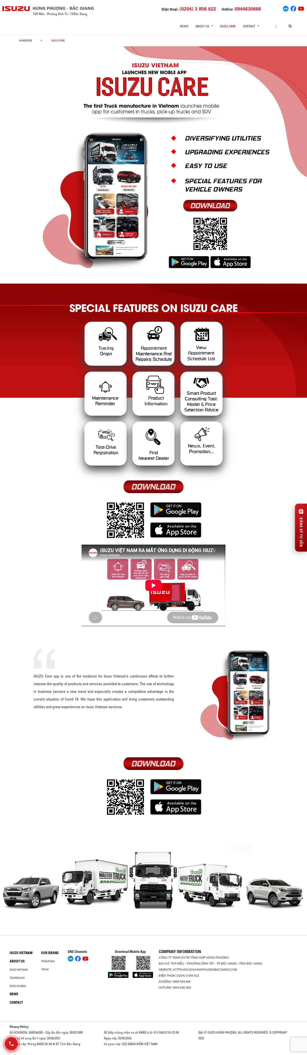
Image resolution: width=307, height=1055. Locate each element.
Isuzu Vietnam (21, 953)
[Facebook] (293, 8)
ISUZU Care (228, 26)
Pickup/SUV (48, 961)
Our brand (50, 953)
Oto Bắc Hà (153, 1053)
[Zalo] (286, 8)
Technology (17, 977)
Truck (45, 969)
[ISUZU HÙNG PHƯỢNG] (16, 8)
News (184, 26)
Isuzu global (18, 986)
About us (17, 961)
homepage (25, 40)
